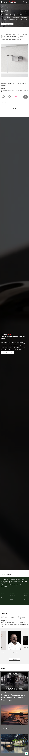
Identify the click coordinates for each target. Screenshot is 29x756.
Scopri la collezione (7, 24)
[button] (26, 63)
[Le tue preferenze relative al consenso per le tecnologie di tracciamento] (26, 753)
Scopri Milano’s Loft (7, 352)
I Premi (14, 108)
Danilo (14, 653)
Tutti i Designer (14, 659)
